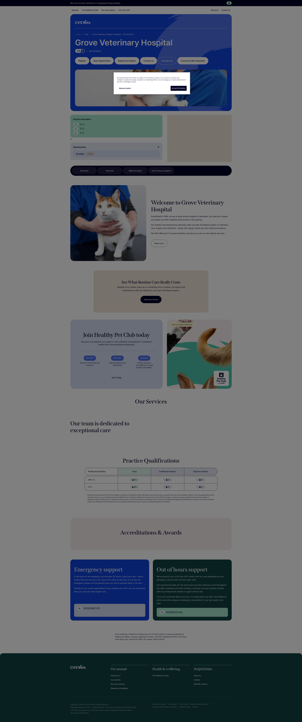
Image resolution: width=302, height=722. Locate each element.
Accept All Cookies (178, 88)
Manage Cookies (125, 88)
